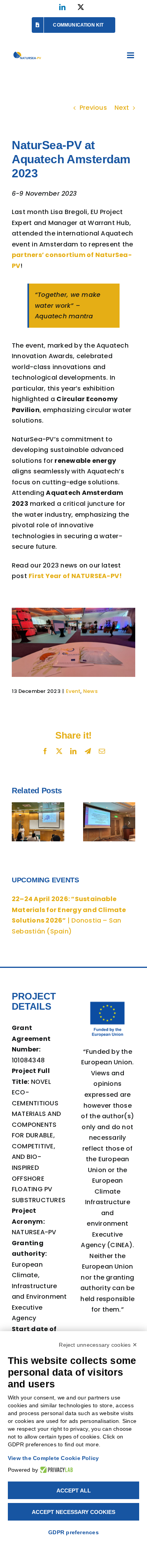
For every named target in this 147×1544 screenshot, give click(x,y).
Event (73, 691)
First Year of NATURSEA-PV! (75, 575)
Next (121, 107)
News (90, 691)
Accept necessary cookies (73, 1512)
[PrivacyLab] (55, 1470)
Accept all (73, 1490)
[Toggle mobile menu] (131, 55)
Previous (93, 107)
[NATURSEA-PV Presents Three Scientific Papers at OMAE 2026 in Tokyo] (109, 821)
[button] (18, 823)
